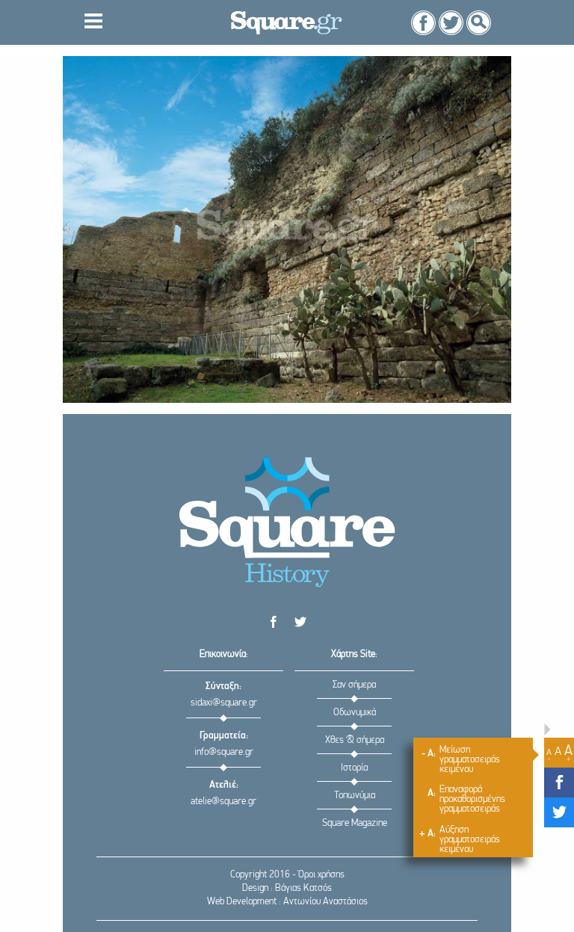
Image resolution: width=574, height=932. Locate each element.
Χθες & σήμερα (354, 740)
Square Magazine (354, 823)
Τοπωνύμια (354, 795)
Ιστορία (354, 768)
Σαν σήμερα (354, 685)
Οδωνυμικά (354, 712)
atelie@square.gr (223, 801)
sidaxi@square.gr (224, 703)
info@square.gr (223, 752)
